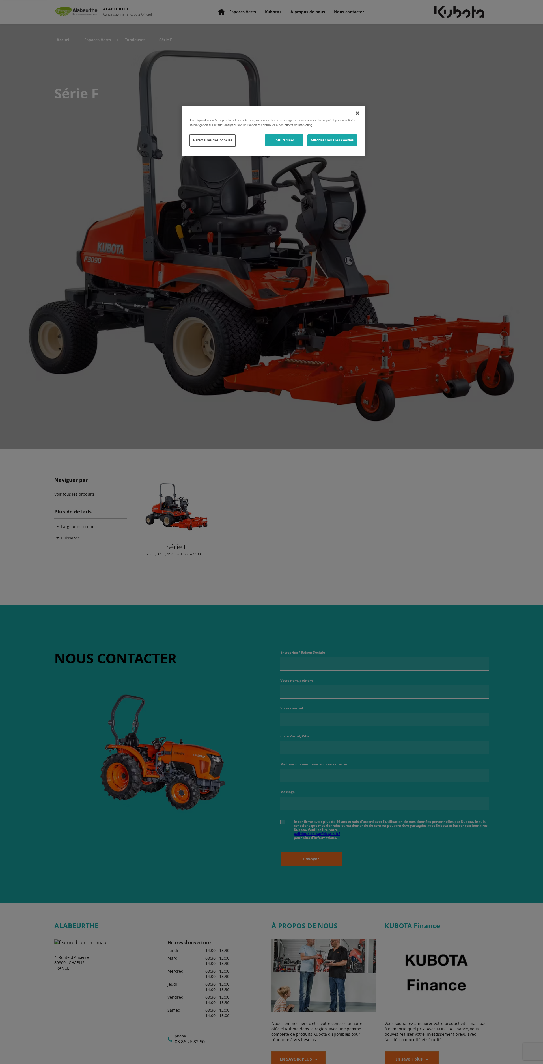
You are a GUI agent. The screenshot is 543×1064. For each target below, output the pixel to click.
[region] (273, 131)
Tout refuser (284, 140)
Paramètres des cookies (212, 140)
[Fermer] (357, 113)
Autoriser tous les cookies (332, 140)
